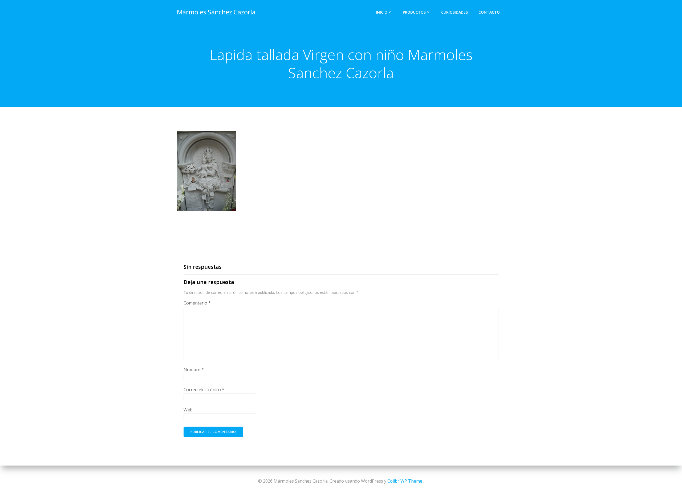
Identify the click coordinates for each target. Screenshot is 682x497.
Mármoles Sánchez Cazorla (216, 11)
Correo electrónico (204, 389)
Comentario (197, 303)
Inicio (381, 12)
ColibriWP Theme (404, 481)
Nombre (194, 369)
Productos (414, 12)
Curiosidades (454, 12)
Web (188, 410)
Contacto (489, 12)
